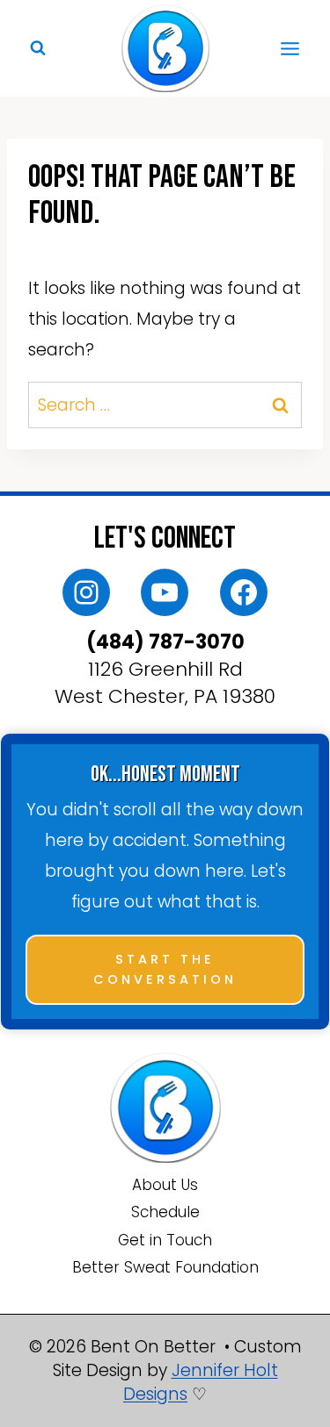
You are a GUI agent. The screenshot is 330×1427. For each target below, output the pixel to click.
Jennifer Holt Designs (200, 1382)
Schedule (165, 1212)
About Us (165, 1184)
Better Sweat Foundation (165, 1267)
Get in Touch (165, 1240)
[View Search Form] (38, 48)
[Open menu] (289, 48)
